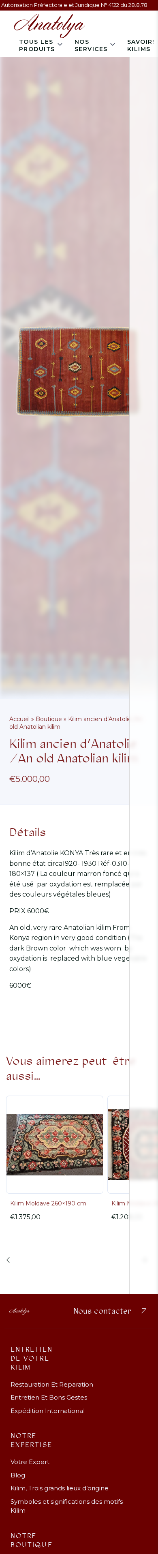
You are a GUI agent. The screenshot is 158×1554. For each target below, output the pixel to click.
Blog (18, 1475)
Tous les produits (37, 45)
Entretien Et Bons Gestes (49, 1397)
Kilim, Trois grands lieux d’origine (60, 1488)
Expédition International (48, 1411)
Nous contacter (111, 1311)
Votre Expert (30, 1462)
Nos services (91, 45)
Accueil (19, 719)
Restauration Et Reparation (52, 1384)
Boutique (49, 719)
